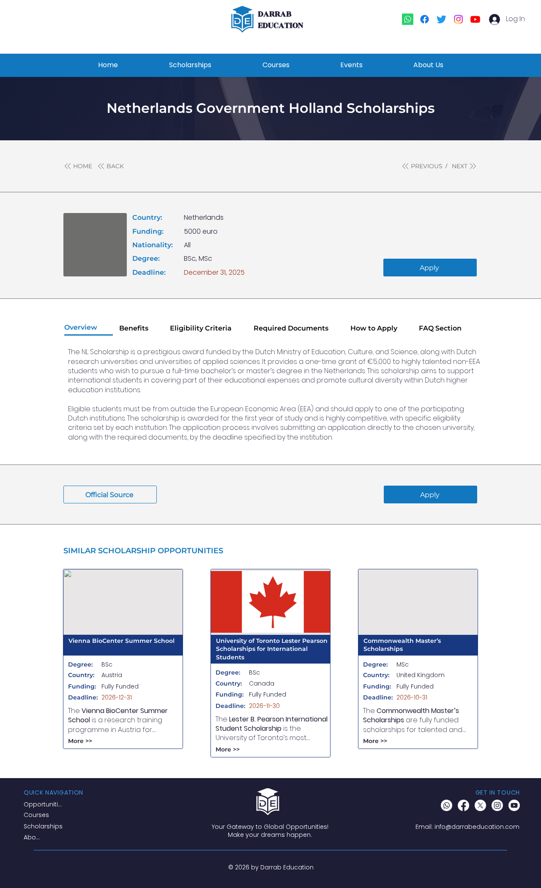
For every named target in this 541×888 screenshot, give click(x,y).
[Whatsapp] (407, 19)
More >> (80, 741)
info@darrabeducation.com (476, 826)
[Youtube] (475, 19)
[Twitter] (441, 19)
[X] (480, 805)
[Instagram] (458, 19)
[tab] (88, 328)
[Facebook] (424, 19)
